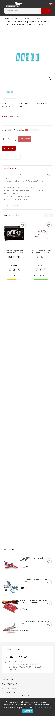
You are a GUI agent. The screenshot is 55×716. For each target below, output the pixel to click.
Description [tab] (8, 168)
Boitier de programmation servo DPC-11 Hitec (14, 251)
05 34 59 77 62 (15, 657)
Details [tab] (18, 168)
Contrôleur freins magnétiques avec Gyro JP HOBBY (33, 601)
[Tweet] (11, 156)
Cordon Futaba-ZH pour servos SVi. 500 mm (41, 251)
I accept (27, 711)
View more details (42, 708)
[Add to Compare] (14, 270)
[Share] (5, 156)
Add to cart (24, 139)
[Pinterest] (17, 156)
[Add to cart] (18, 270)
